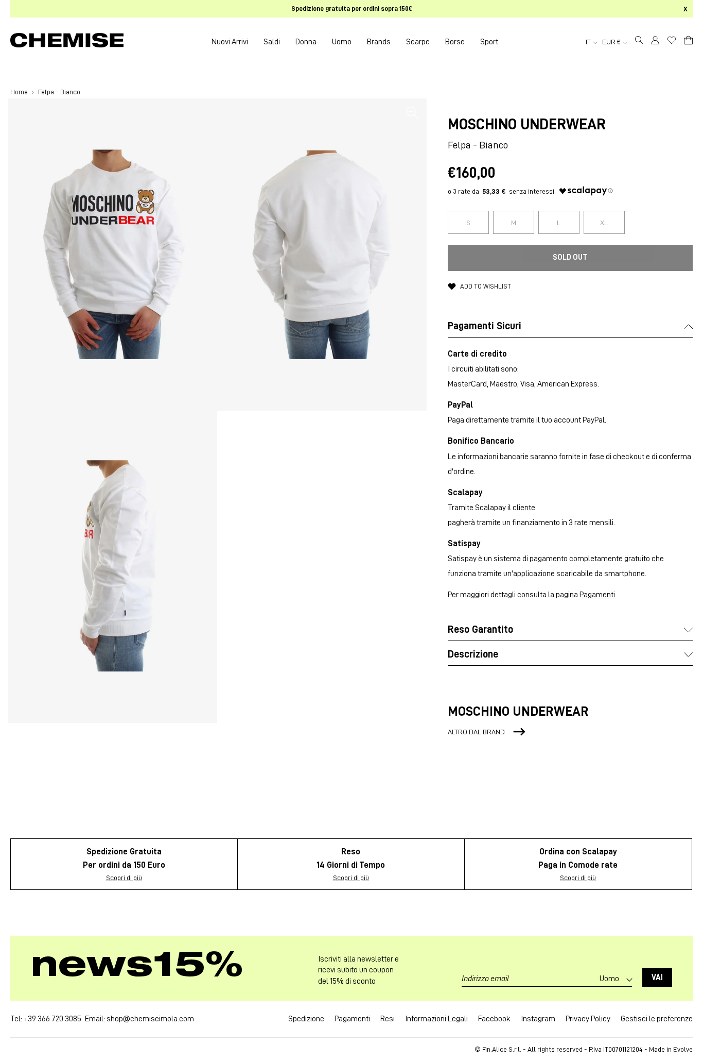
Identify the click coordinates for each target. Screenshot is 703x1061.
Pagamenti (597, 595)
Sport (489, 42)
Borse (455, 42)
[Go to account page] (655, 41)
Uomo (341, 42)
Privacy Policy (588, 1019)
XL (604, 222)
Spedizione (306, 1019)
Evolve (683, 1049)
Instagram (538, 1019)
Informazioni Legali (436, 1019)
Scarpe (418, 42)
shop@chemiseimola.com (150, 1019)
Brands (379, 42)
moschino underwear (527, 124)
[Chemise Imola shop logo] (67, 41)
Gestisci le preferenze (657, 1019)
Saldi (271, 42)
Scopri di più (124, 877)
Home (19, 91)
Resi (387, 1019)
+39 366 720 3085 (52, 1019)
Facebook (494, 1019)
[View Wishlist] (671, 40)
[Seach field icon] (639, 41)
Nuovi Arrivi (230, 42)
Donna (306, 42)
